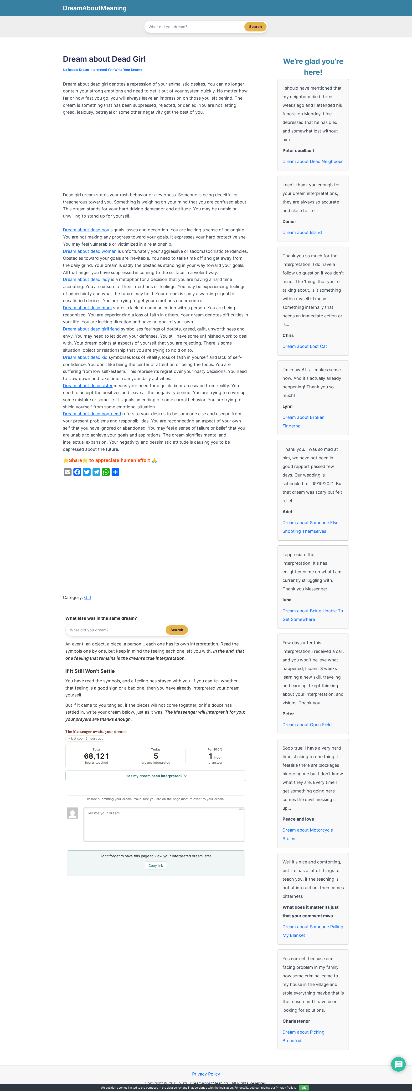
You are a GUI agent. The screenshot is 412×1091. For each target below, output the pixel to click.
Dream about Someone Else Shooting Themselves (310, 527)
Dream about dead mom (87, 307)
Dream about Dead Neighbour (313, 161)
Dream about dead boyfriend (92, 413)
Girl (87, 597)
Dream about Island (302, 232)
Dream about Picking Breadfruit (303, 1036)
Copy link (156, 865)
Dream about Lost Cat (305, 346)
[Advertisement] (156, 156)
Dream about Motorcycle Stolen (308, 834)
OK (304, 1087)
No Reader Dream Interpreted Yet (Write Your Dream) (102, 69)
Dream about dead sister (88, 385)
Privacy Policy (206, 1073)
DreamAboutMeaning (95, 8)
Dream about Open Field (307, 724)
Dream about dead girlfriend (91, 328)
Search (255, 26)
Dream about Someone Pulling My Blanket (313, 931)
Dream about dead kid (85, 357)
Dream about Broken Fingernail (303, 421)
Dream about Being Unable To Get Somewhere (313, 615)
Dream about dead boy (86, 229)
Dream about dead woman (90, 251)
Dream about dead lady (86, 279)
